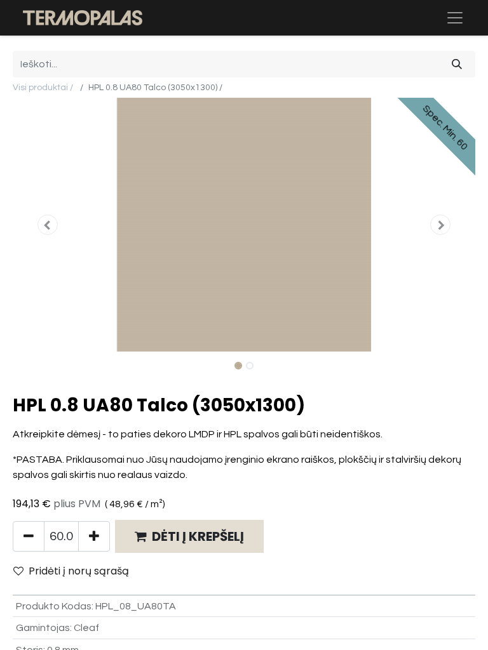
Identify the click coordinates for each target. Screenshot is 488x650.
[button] (47, 225)
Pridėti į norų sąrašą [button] (79, 571)
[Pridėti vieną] (94, 536)
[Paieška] (456, 64)
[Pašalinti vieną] (28, 536)
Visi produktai (40, 87)
